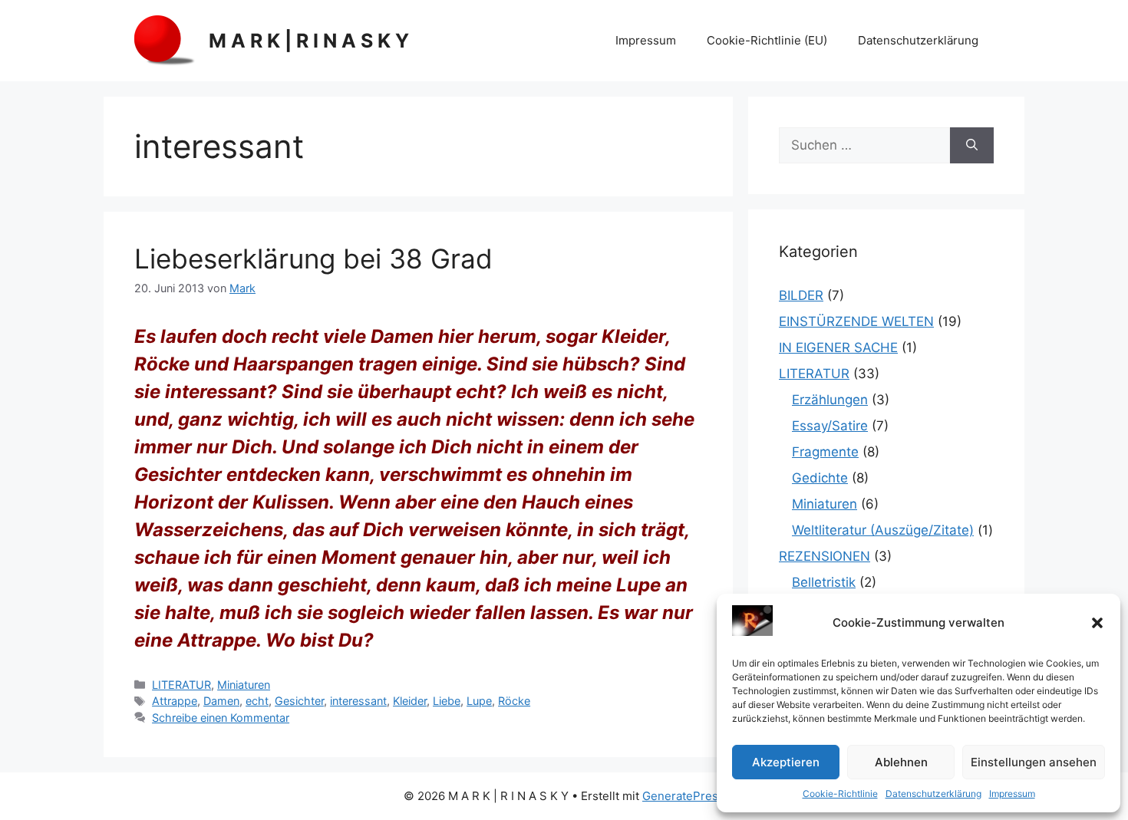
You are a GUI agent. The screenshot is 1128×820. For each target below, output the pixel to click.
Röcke (514, 700)
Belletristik (824, 582)
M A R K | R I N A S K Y (309, 40)
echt (257, 700)
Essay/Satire (830, 425)
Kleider (410, 700)
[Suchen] (972, 145)
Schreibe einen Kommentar (220, 717)
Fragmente (825, 451)
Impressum (1012, 793)
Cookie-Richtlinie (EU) (767, 40)
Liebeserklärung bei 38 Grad (313, 258)
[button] (1097, 623)
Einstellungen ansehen (1034, 762)
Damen (221, 700)
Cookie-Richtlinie (840, 793)
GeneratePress (683, 796)
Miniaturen (243, 684)
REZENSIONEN (824, 556)
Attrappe (174, 700)
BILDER (801, 295)
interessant (358, 700)
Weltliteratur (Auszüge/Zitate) (883, 530)
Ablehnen (901, 762)
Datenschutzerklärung (933, 793)
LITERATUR (181, 684)
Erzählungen (830, 399)
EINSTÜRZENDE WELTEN (856, 321)
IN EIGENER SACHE (838, 347)
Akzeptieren (786, 762)
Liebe (446, 700)
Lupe (479, 700)
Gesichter (299, 700)
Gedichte (820, 478)
